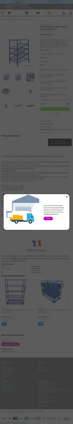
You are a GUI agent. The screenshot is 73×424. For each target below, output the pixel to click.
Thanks (48, 218)
